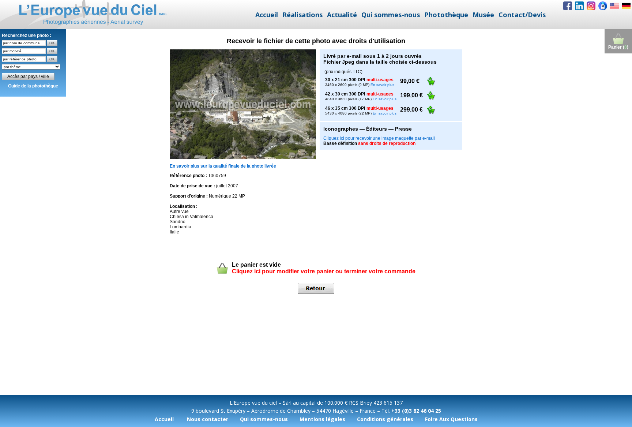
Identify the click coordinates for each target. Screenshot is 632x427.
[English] (614, 5)
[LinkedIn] (579, 5)
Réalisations (302, 14)
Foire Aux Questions (451, 419)
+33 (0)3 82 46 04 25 (416, 410)
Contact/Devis (522, 14)
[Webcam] (602, 5)
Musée (483, 14)
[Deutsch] (626, 5)
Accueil (266, 14)
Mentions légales (322, 419)
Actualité (342, 14)
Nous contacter (207, 419)
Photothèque (446, 14)
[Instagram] (591, 5)
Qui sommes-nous (390, 14)
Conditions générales (385, 419)
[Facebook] (567, 5)
